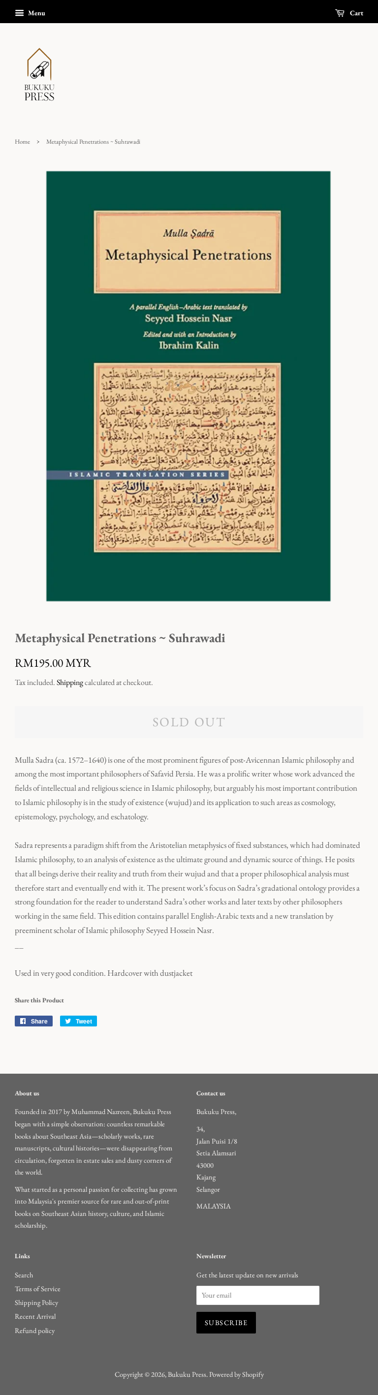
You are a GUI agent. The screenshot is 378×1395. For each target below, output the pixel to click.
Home (22, 141)
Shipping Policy (36, 1302)
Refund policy (35, 1330)
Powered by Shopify (236, 1374)
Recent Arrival (35, 1316)
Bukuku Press (187, 1374)
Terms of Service (38, 1288)
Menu (36, 12)
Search (24, 1274)
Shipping (70, 682)
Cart (355, 12)
